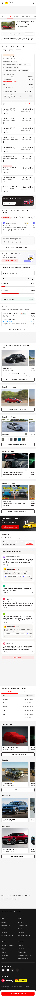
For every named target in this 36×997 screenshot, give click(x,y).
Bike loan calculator (24, 935)
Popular (26, 692)
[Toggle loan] (30, 96)
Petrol (4, 51)
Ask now (29, 543)
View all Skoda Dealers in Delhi (17, 329)
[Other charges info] (12, 87)
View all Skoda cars (17, 790)
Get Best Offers (28, 104)
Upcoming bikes (22, 925)
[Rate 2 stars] (8, 242)
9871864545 (8, 321)
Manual (11, 51)
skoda (13, 895)
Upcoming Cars (5, 925)
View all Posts (17, 657)
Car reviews (5, 929)
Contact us (4, 955)
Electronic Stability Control (10, 61)
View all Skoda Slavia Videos (17, 511)
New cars (4, 922)
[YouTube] (3, 970)
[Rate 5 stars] (20, 242)
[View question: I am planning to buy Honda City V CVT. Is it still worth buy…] (18, 625)
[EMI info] (19, 34)
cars (8, 895)
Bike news (21, 932)
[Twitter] (17, 970)
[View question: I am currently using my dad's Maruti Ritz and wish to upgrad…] (18, 568)
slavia (19, 895)
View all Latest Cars (17, 856)
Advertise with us (23, 958)
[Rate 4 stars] (16, 242)
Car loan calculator (7, 935)
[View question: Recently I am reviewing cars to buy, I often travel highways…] (18, 603)
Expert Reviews (26, 16)
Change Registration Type (9, 81)
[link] (15, 736)
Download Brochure (9, 260)
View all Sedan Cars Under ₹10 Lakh (17, 379)
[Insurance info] (9, 84)
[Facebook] (12, 970)
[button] (18, 258)
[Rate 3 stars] (12, 242)
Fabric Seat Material (23, 70)
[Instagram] (8, 970)
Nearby (10, 691)
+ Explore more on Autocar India (11, 912)
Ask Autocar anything (7, 945)
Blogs (3, 949)
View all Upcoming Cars (17, 754)
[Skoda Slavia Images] (14, 397)
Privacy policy (22, 952)
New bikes (21, 922)
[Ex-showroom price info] (15, 76)
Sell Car (3, 958)
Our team (21, 949)
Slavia (3, 16)
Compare (6, 104)
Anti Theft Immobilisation (9, 70)
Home (2, 895)
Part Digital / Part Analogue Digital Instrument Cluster (17, 64)
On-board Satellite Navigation (10, 67)
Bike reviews (22, 929)
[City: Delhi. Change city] (33, 3)
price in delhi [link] (27, 895)
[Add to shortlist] (13, 22)
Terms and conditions (24, 955)
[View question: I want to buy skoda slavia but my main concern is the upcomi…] (18, 647)
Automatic (18, 51)
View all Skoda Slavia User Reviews (17, 247)
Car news (4, 932)
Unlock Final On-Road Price (18, 993)
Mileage (16, 16)
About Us (20, 945)
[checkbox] (3, 103)
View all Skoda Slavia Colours (17, 444)
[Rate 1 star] (4, 242)
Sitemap (3, 952)
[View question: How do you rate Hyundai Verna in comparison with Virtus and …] (18, 589)
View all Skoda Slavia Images (17, 409)
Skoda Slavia (7, 38)
